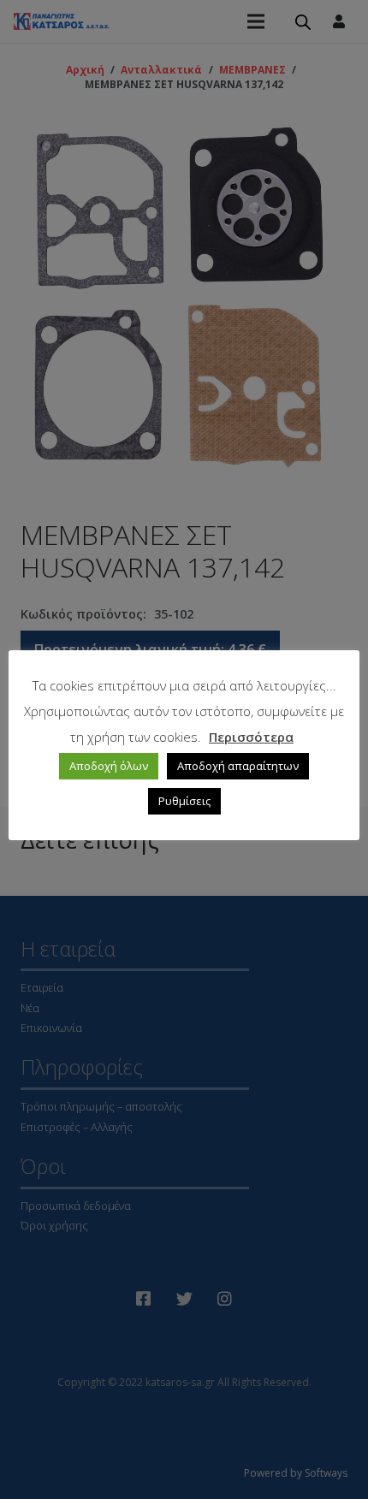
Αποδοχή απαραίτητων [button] (238, 765)
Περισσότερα (251, 736)
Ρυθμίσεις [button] (184, 801)
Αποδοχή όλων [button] (108, 765)
